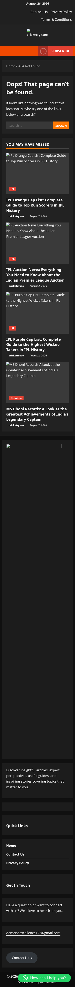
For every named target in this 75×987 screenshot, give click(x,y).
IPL (13, 189)
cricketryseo (16, 216)
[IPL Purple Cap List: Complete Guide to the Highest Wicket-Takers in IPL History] (37, 313)
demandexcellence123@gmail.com (33, 933)
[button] (44, 978)
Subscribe (60, 51)
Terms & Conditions (56, 19)
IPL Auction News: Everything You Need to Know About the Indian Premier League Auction (35, 274)
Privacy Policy (61, 12)
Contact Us (39, 12)
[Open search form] (33, 51)
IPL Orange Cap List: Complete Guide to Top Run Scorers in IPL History (35, 205)
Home (11, 845)
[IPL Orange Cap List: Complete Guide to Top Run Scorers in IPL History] (37, 173)
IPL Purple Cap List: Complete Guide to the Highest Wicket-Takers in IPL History (33, 344)
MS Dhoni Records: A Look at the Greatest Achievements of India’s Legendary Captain (37, 414)
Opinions (16, 398)
